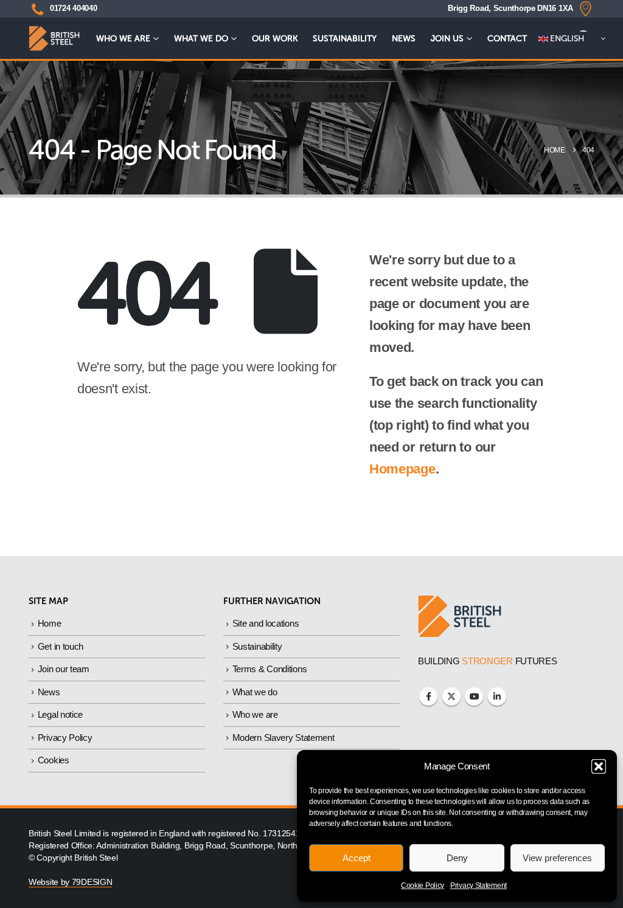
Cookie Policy (422, 885)
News (404, 38)
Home (49, 623)
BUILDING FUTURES (487, 661)
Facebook (428, 696)
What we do (201, 38)
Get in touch (60, 646)
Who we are (123, 38)
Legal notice (60, 714)
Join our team (63, 669)
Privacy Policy (65, 737)
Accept (357, 858)
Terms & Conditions (269, 669)
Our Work (275, 38)
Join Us (447, 38)
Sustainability (345, 38)
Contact (507, 38)
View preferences (557, 858)
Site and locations (265, 623)
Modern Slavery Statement (283, 737)
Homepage (402, 468)
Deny (457, 858)
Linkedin (497, 696)
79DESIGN (92, 882)
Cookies (53, 760)
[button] (599, 766)
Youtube (474, 696)
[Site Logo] (54, 39)
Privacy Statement (478, 885)
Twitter (451, 696)
